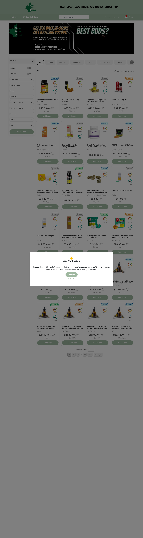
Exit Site (71, 278)
